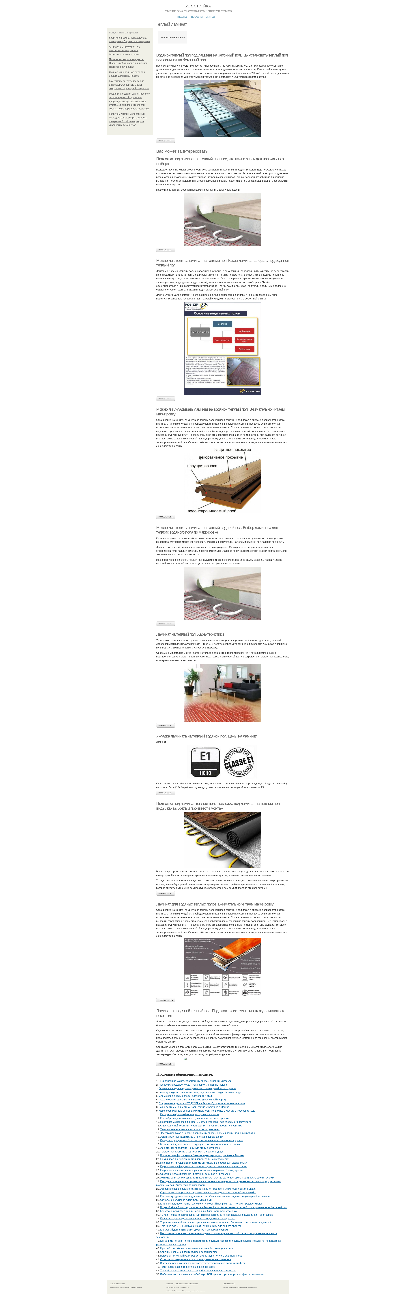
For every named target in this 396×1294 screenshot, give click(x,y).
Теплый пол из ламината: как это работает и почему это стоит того (198, 1270)
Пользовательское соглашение (186, 1283)
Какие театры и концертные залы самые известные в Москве (194, 1107)
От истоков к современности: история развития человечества (195, 1259)
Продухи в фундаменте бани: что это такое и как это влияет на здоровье (201, 1140)
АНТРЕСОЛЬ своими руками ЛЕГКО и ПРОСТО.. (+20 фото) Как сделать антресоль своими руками (217, 1177)
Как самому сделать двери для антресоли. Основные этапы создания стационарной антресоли (129, 85)
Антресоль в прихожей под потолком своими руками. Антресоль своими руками (124, 50)
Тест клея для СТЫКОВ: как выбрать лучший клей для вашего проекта (200, 1226)
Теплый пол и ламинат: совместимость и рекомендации (192, 1151)
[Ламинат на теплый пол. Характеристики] (222, 693)
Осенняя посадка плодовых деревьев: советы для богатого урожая (197, 1088)
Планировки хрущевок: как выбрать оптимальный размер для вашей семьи (203, 1162)
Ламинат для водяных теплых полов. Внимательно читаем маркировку (214, 904)
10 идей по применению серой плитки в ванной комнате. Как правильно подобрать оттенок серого (216, 1214)
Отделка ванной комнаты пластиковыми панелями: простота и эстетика (201, 1125)
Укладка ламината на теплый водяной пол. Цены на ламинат (206, 736)
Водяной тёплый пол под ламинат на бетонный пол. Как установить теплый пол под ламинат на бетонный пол (223, 1207)
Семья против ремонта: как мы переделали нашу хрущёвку (194, 1159)
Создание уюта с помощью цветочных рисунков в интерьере (195, 1174)
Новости (197, 16)
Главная (182, 16)
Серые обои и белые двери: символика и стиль (186, 1096)
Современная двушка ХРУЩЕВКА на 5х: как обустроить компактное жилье (202, 1103)
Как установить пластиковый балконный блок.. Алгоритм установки (198, 1211)
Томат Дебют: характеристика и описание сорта (187, 1266)
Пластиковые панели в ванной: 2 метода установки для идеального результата (205, 1122)
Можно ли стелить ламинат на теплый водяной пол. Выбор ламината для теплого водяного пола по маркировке (217, 530)
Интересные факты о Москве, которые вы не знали (189, 1114)
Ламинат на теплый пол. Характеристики (190, 634)
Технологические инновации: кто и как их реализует (190, 1129)
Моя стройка (198, 6)
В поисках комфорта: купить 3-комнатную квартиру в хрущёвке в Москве (202, 1155)
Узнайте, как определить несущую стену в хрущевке (190, 1148)
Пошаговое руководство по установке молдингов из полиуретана (197, 1218)
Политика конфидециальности (177, 1287)
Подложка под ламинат (172, 37)
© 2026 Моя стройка (117, 1283)
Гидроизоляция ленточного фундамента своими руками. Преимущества (201, 1170)
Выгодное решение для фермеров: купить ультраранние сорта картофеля (202, 1263)
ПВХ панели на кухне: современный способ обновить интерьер (195, 1081)
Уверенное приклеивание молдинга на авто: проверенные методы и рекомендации (208, 1188)
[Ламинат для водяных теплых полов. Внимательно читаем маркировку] (222, 967)
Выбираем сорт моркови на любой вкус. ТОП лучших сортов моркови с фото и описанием (212, 1274)
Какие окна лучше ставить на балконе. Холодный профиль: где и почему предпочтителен (211, 1203)
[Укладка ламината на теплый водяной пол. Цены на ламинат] (222, 762)
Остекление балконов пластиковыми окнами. (186, 1200)
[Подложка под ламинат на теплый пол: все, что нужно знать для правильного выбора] (222, 219)
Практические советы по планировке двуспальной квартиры (193, 1099)
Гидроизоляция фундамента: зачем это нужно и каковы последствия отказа (203, 1166)
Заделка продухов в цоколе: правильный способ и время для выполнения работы (207, 1133)
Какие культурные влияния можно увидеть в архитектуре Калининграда (200, 1092)
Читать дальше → (165, 141)
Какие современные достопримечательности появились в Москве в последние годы (207, 1110)
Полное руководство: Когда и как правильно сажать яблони (193, 1084)
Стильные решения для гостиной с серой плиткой (188, 1252)
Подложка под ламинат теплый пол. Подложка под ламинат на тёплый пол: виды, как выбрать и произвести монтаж (218, 806)
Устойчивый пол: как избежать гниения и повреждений (191, 1136)
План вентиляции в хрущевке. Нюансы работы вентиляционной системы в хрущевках (128, 63)
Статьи (210, 16)
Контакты (169, 1283)
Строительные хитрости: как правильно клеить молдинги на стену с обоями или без (208, 1192)
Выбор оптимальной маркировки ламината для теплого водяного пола (201, 1255)
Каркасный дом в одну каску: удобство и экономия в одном (194, 1229)
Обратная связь (229, 1283)
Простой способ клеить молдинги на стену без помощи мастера (196, 1248)
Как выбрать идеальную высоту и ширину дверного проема (194, 1118)
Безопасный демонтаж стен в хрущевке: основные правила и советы (200, 1144)
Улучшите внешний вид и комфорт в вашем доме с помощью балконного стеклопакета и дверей (215, 1222)
